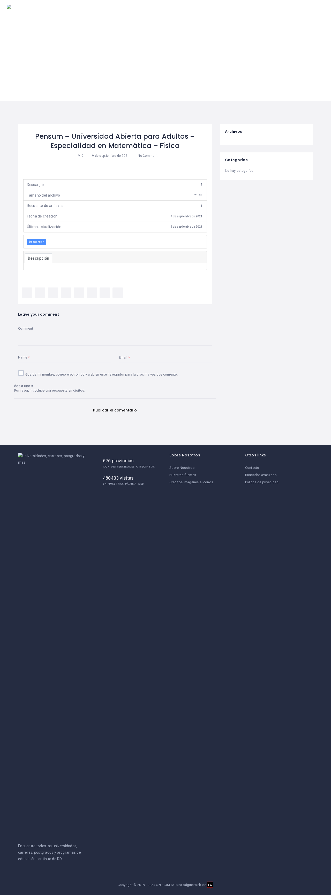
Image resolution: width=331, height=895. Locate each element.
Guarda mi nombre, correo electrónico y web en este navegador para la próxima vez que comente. (101, 374)
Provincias (305, 11)
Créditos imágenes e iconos (191, 482)
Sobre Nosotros (181, 468)
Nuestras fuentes (182, 475)
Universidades (126, 11)
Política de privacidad (262, 482)
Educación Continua (262, 11)
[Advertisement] (165, 62)
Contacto (252, 468)
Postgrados (217, 11)
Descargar (36, 241)
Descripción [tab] (38, 258)
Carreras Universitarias (173, 11)
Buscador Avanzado (261, 475)
